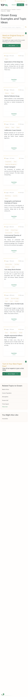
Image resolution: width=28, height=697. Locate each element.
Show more (5, 406)
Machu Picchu (5, 389)
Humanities (5, 418)
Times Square (5, 404)
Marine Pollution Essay (11, 96)
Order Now (20, 4)
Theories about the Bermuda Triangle (13, 305)
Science (18, 9)
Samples (14, 9)
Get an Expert (11, 374)
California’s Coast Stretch (12, 130)
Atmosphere (5, 396)
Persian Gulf (5, 400)
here (24, 1)
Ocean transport (9, 167)
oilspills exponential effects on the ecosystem (13, 336)
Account (14, 4)
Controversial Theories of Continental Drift (12, 236)
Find (25, 27)
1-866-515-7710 (1, 1)
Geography (3, 11)
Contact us (5, 1)
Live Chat (3, 1)
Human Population (6, 393)
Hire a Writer (12, 45)
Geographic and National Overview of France (12, 202)
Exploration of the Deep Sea (13, 62)
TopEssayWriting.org (6, 9)
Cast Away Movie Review (12, 269)
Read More (14, 79)
